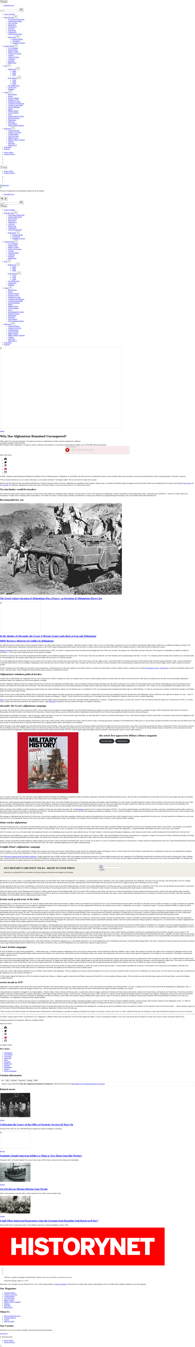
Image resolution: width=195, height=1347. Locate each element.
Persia (2, 700)
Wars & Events (9, 17)
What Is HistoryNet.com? (12, 1316)
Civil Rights (16, 41)
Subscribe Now (9, 5)
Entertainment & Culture (16, 116)
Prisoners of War (13, 100)
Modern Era (12, 69)
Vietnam (11, 141)
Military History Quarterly (16, 140)
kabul (6, 1060)
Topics (6, 92)
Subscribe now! (123, 741)
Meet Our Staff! (9, 1321)
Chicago (29, 1080)
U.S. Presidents (13, 48)
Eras (5, 66)
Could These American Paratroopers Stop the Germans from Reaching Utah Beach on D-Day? (49, 1220)
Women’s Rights (17, 39)
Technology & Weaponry (16, 103)
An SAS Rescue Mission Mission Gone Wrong (24, 1189)
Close (5, 2)
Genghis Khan (164, 668)
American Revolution (15, 21)
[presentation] (16, 17)
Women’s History (13, 98)
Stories (2, 431)
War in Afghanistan (10, 1071)
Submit (102, 870)
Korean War (12, 30)
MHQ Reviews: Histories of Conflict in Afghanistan (27, 640)
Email (101, 867)
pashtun (6, 1069)
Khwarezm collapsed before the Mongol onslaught (20, 856)
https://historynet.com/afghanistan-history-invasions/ (88, 1084)
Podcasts (7, 149)
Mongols (7, 1065)
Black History (12, 94)
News (10, 114)
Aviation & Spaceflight (15, 105)
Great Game (187, 483)
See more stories (106, 741)
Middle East (8, 1064)
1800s (14, 75)
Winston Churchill (6, 650)
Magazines (7, 128)
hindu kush (7, 1058)
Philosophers (12, 63)
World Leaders (13, 50)
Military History (13, 111)
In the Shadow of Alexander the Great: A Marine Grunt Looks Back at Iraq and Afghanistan (48, 636)
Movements (12, 37)
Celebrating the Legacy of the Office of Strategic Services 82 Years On (36, 1124)
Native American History (16, 125)
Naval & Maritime (14, 107)
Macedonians (80, 809)
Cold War (11, 28)
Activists (11, 55)
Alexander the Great (151, 668)
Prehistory (11, 89)
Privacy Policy (8, 152)
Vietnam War (12, 32)
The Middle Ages (13, 85)
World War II (12, 27)
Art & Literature (13, 113)
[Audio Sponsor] (112, 450)
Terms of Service (9, 154)
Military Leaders (13, 52)
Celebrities (11, 59)
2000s (14, 71)
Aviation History (13, 134)
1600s (14, 82)
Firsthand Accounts (14, 102)
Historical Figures (14, 118)
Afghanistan (8, 1053)
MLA (8, 1080)
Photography (12, 120)
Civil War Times (13, 136)
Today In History (9, 14)
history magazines (61, 1284)
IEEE (36, 1080)
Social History (12, 124)
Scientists (11, 61)
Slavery (10, 96)
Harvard (14, 1080)
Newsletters (8, 147)
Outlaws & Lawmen (14, 53)
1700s (14, 80)
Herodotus (52, 701)
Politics (10, 109)
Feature (2, 1185)
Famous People (9, 46)
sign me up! (4, 1333)
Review (2, 1151)
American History (14, 131)
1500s (14, 84)
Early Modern (12, 78)
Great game (7, 1056)
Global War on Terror (15, 34)
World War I (12, 25)
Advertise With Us (10, 1318)
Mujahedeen (8, 1067)
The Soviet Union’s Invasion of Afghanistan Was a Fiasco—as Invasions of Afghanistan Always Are (51, 598)
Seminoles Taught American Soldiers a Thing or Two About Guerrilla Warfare (41, 1155)
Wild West (11, 122)
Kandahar (7, 1062)
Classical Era (12, 87)
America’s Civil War (14, 132)
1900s (14, 73)
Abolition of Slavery (18, 43)
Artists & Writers (13, 57)
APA (2, 1080)
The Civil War (12, 23)
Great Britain (8, 1054)
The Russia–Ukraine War (16, 19)
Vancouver (21, 1080)
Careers (6, 1319)
